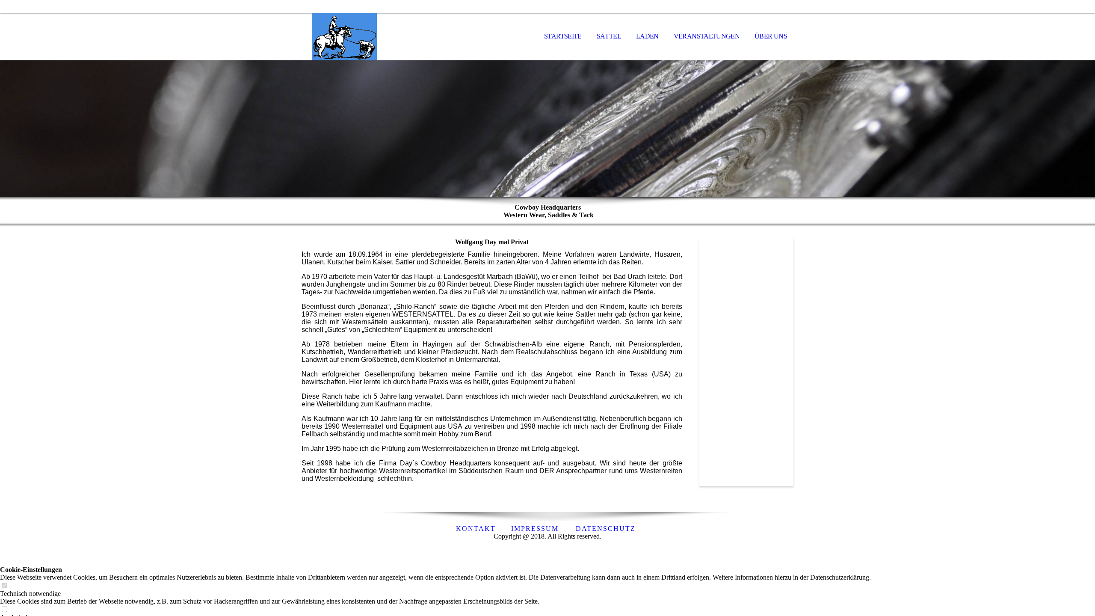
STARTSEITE (563, 36)
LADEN (647, 36)
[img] (344, 36)
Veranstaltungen (707, 36)
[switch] (4, 585)
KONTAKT (476, 528)
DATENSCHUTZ (606, 528)
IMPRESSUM (535, 528)
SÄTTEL (609, 36)
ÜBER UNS (771, 36)
